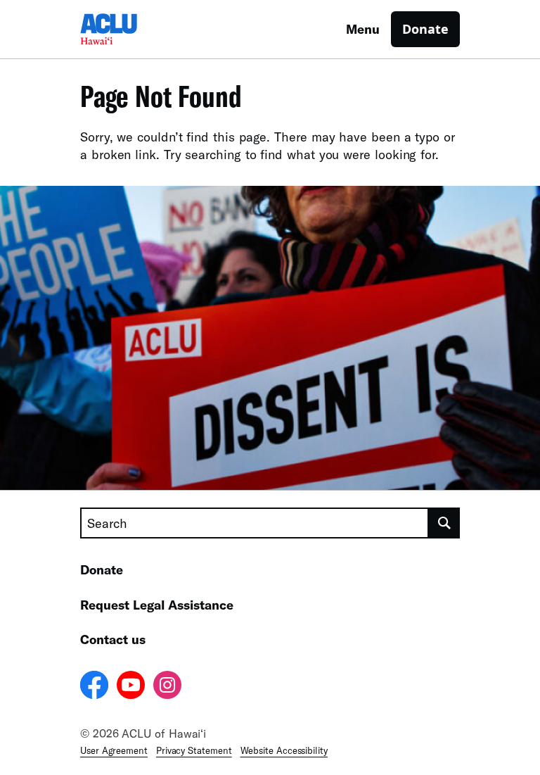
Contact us (113, 639)
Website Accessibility (284, 750)
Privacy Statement (194, 750)
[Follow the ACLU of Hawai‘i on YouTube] (131, 687)
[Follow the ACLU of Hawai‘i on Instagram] (167, 687)
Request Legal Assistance (156, 604)
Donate (425, 28)
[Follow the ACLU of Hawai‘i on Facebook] (94, 687)
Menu (363, 29)
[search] (444, 523)
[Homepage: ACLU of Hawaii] (129, 29)
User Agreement (114, 750)
